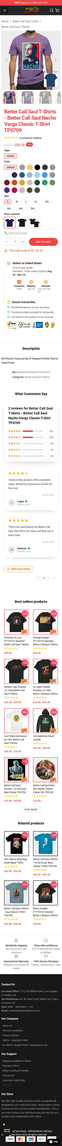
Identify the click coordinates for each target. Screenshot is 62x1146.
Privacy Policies (10, 1035)
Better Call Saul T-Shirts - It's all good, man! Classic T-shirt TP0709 (45, 862)
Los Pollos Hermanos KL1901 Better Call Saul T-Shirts (15, 739)
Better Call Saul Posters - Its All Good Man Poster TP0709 (15, 789)
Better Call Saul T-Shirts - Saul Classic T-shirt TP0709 (16, 912)
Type (6, 150)
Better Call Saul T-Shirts (15, 27)
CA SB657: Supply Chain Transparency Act (24, 1045)
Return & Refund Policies (15, 1070)
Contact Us (8, 1075)
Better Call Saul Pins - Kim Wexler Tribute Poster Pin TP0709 (44, 789)
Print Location (12, 214)
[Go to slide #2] (27, 97)
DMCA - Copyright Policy (15, 1040)
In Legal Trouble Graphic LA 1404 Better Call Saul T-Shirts (45, 690)
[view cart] (57, 10)
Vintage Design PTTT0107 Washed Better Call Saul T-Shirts (45, 641)
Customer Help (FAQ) (13, 1080)
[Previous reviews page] (38, 578)
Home (5, 21)
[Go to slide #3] (45, 97)
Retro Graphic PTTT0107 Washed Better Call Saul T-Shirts (45, 912)
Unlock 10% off (7, 1131)
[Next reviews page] (55, 578)
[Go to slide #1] (9, 97)
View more (31, 809)
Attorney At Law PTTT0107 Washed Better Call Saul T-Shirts (16, 641)
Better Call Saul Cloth (25, 21)
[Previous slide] (6, 60)
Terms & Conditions (12, 1030)
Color (7, 161)
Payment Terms (10, 1065)
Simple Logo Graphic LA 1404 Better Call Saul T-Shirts (15, 690)
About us (7, 1025)
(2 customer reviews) (30, 138)
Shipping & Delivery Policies (16, 1061)
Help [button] (56, 1141)
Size (6, 196)
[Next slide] (55, 60)
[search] (52, 10)
